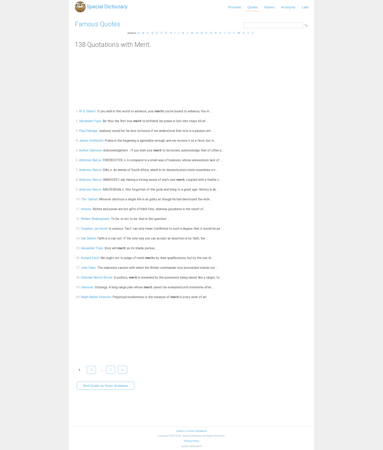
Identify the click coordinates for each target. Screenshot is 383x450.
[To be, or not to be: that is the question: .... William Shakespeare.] (171, 219)
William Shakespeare (95, 219)
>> (122, 369)
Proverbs (234, 7)
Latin (305, 7)
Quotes (253, 7)
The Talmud (89, 199)
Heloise (86, 209)
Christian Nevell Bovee (96, 277)
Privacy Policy (191, 441)
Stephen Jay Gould (94, 228)
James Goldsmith (91, 140)
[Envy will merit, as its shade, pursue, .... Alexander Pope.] (159, 248)
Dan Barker (88, 238)
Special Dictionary (107, 7)
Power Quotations (197, 431)
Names (269, 7)
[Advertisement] (191, 78)
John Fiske (88, 268)
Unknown (87, 287)
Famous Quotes (97, 24)
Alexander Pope (90, 121)
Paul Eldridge (88, 131)
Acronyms (288, 7)
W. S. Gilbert (87, 111)
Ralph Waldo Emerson (96, 297)
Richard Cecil (90, 258)
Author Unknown (90, 150)
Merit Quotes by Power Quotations (105, 385)
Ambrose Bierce (90, 160)
